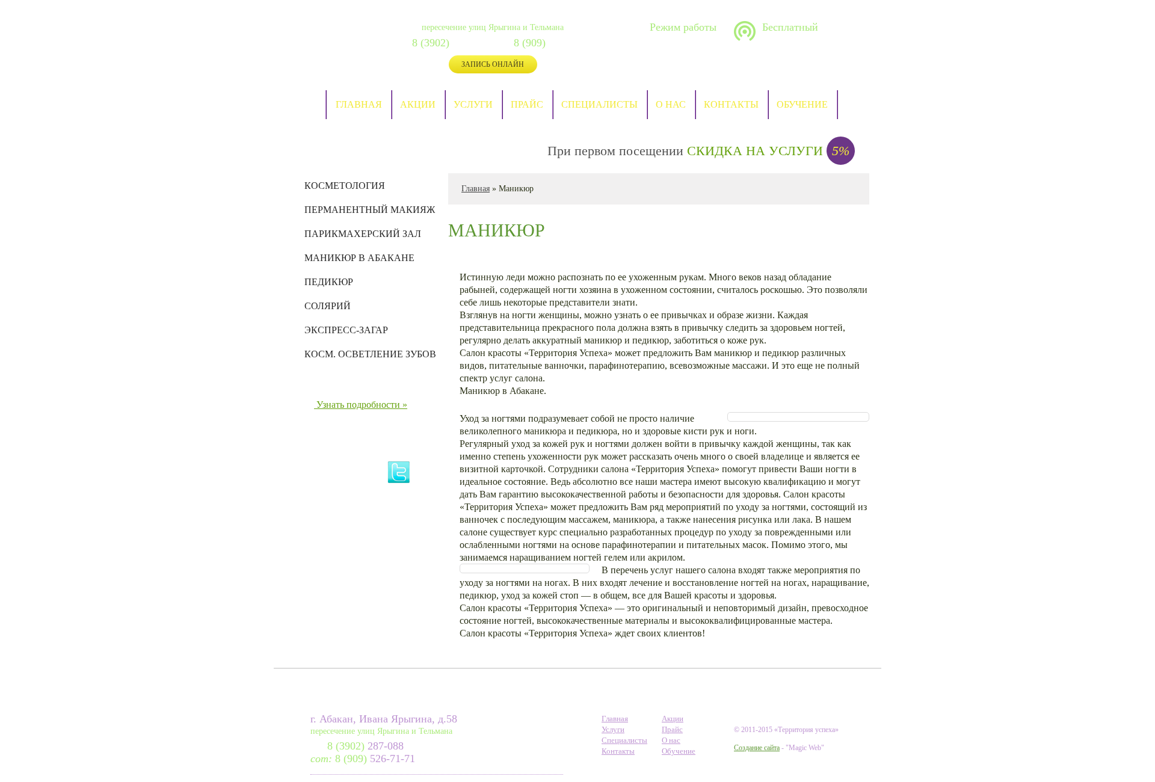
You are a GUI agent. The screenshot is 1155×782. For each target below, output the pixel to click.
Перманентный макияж (369, 210)
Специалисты (599, 104)
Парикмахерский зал (362, 234)
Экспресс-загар (346, 330)
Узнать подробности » (361, 404)
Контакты (731, 104)
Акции (418, 104)
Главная (359, 104)
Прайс (527, 104)
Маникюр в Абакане (359, 258)
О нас (671, 104)
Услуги (473, 104)
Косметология (344, 186)
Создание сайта (757, 748)
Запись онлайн (492, 64)
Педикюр (328, 282)
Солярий (327, 306)
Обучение (802, 104)
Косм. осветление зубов (370, 354)
